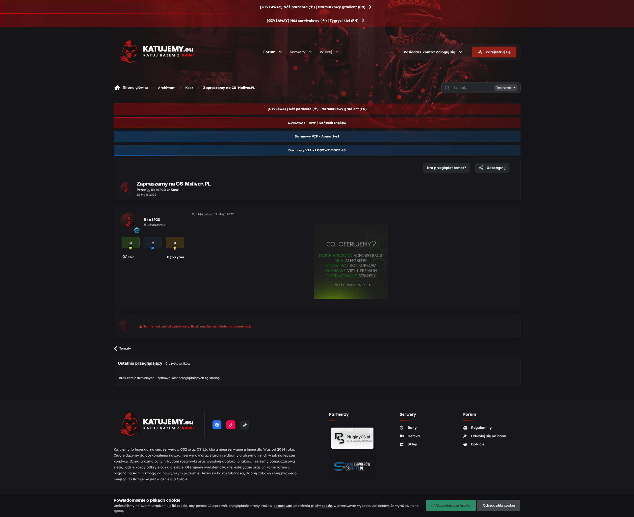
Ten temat (503, 87)
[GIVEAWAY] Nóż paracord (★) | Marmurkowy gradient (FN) (312, 7)
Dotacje (477, 444)
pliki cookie (178, 506)
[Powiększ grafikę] (351, 261)
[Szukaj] (447, 87)
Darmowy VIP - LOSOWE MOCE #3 (317, 150)
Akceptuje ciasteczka (452, 505)
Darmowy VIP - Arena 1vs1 (317, 136)
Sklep (412, 444)
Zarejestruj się (497, 52)
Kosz (189, 87)
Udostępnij (495, 167)
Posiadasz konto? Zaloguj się (430, 52)
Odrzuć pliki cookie (498, 505)
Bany (412, 427)
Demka (414, 436)
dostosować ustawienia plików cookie (302, 506)
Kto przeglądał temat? (446, 167)
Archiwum (166, 87)
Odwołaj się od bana (488, 436)
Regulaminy (481, 427)
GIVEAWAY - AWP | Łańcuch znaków (317, 123)
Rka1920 (152, 219)
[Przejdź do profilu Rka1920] (127, 189)
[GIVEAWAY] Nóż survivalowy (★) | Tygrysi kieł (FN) (312, 20)
